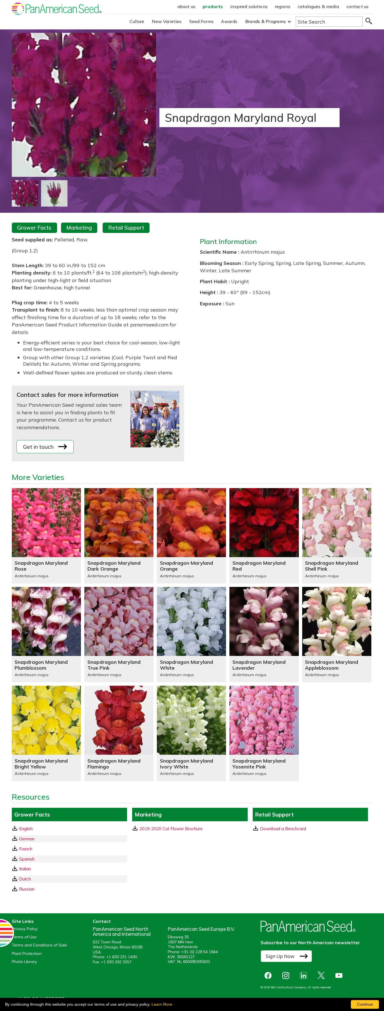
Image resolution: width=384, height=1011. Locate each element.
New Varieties (167, 21)
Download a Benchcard (283, 828)
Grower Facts (34, 227)
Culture (137, 21)
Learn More (162, 1004)
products (213, 6)
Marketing (79, 227)
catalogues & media (318, 6)
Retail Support (126, 227)
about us (186, 6)
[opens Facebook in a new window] (269, 975)
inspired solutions (249, 6)
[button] (268, 21)
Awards (229, 21)
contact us (357, 6)
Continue (365, 1004)
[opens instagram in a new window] (287, 975)
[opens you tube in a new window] (340, 975)
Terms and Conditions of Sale (39, 945)
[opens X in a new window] (322, 975)
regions (282, 6)
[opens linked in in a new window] (305, 975)
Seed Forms (201, 21)
